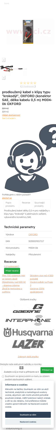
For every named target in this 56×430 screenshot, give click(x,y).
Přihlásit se (47, 370)
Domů (6, 3)
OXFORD (33, 234)
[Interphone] (28, 320)
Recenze (26, 202)
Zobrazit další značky (28, 356)
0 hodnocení (28, 86)
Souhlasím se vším (28, 415)
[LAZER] (28, 344)
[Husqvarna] (28, 332)
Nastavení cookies (28, 422)
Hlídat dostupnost (11, 115)
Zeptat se (7, 198)
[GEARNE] (28, 308)
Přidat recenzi (12, 271)
